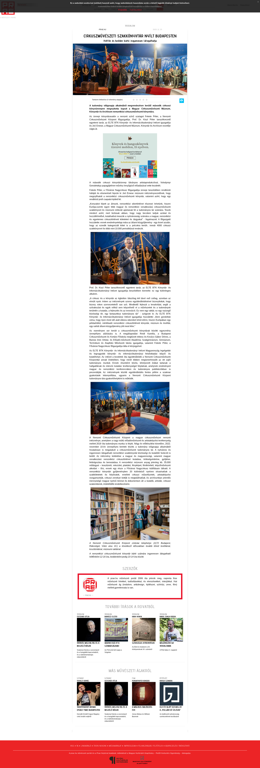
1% (77, 746)
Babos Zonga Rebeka (168, 616)
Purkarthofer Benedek (141, 681)
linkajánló (86, 746)
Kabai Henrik (137, 616)
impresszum (130, 746)
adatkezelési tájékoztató (177, 746)
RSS (72, 746)
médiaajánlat (115, 746)
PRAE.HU (102, 29)
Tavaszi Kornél (83, 681)
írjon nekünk (100, 746)
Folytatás (122, 10)
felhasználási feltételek (150, 746)
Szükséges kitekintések (143, 643)
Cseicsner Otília (83, 616)
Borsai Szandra (166, 681)
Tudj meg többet (136, 10)
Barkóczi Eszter (111, 616)
